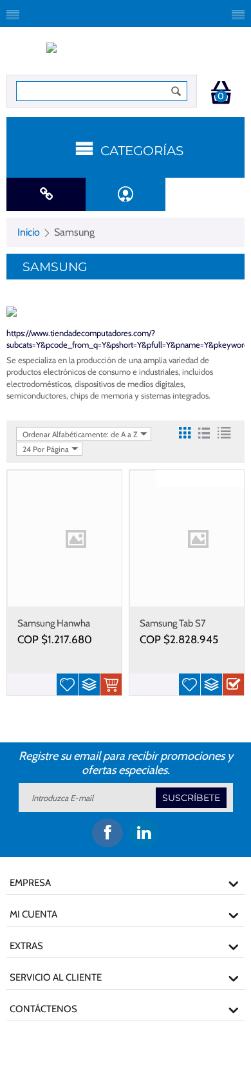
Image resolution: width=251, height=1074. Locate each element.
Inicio (28, 232)
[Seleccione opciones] (233, 684)
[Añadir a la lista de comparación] (89, 684)
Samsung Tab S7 (173, 623)
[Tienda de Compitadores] (125, 54)
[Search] (176, 91)
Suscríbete (191, 798)
